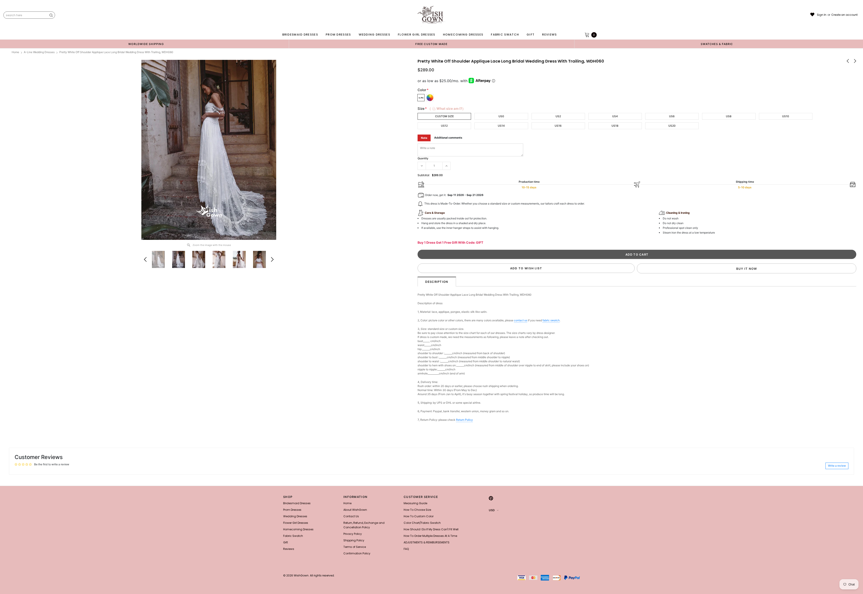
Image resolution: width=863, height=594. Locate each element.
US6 (672, 116)
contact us (520, 320)
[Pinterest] (491, 498)
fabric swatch (551, 320)
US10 (785, 116)
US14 (501, 125)
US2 (558, 116)
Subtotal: (424, 175)
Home (15, 52)
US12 (444, 125)
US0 (501, 116)
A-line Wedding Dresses (39, 52)
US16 (558, 125)
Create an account (844, 15)
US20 (672, 125)
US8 (729, 116)
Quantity (423, 158)
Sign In (821, 15)
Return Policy (464, 419)
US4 (615, 116)
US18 (615, 125)
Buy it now (746, 268)
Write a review (837, 465)
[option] (146, 44)
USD (492, 510)
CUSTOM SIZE (444, 116)
